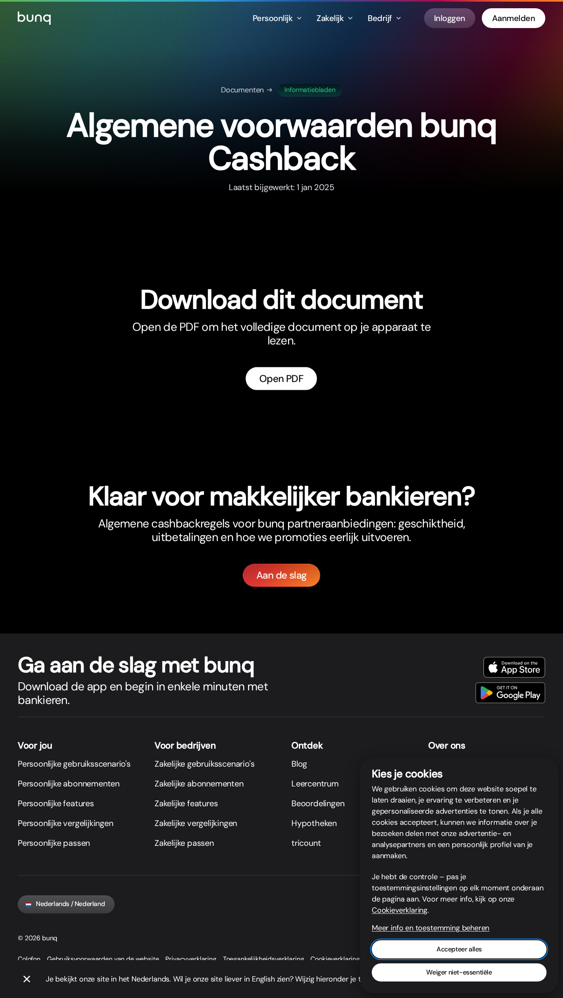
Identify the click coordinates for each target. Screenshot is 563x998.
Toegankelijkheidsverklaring (263, 959)
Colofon (29, 959)
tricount (306, 843)
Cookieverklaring (334, 959)
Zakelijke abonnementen (199, 783)
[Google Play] (510, 693)
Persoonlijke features (56, 803)
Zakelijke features (186, 803)
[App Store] (514, 667)
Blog (299, 763)
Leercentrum (315, 783)
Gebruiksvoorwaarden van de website (103, 959)
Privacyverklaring (190, 959)
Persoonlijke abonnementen (69, 783)
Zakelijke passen (184, 843)
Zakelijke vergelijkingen (196, 823)
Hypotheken (314, 823)
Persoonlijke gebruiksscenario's (74, 763)
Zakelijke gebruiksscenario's (204, 763)
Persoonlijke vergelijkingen (65, 823)
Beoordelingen (317, 803)
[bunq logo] (34, 18)
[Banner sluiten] (27, 979)
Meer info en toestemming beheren (430, 928)
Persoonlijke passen (54, 843)
